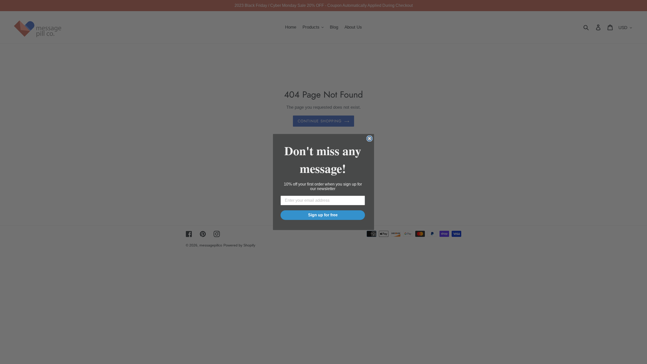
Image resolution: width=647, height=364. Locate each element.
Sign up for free (323, 215)
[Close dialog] (369, 138)
